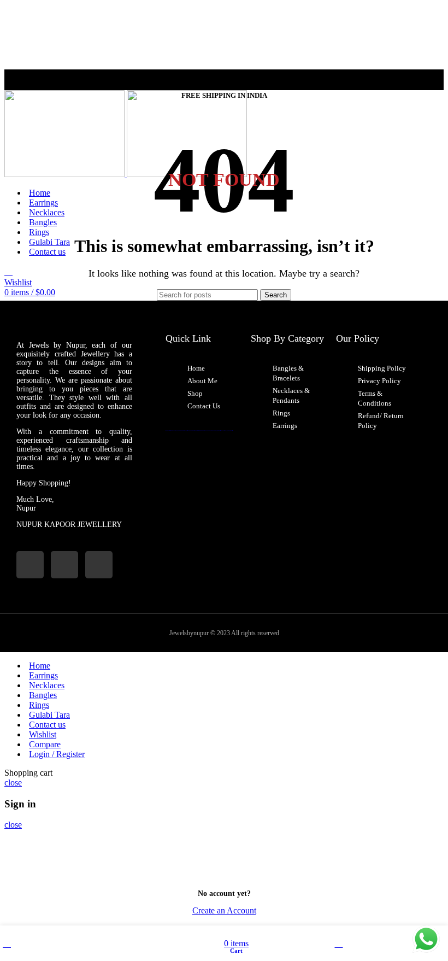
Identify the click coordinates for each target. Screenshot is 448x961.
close (13, 782)
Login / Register (57, 754)
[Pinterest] (99, 564)
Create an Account (224, 910)
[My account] (8, 272)
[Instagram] (30, 564)
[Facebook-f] (64, 564)
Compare (45, 744)
